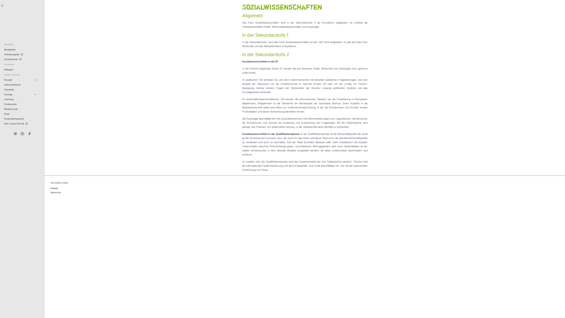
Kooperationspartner (14, 118)
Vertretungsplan (12, 54)
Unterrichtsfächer (12, 84)
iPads (6, 114)
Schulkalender (11, 59)
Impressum (56, 192)
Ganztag (8, 94)
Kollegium (8, 69)
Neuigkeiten (10, 49)
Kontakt (54, 188)
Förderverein (10, 104)
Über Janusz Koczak (14, 123)
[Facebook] (29, 133)
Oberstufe (9, 89)
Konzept (8, 80)
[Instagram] (15, 133)
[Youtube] (22, 133)
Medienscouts (11, 109)
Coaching (8, 99)
